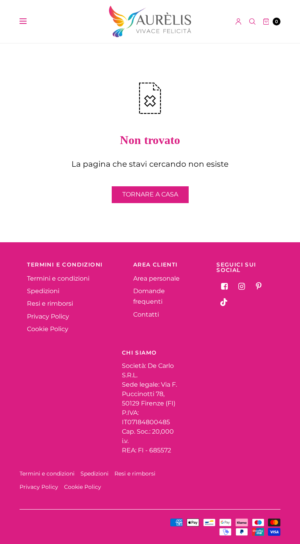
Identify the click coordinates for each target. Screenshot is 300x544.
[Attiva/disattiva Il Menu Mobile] (28, 21)
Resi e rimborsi (50, 303)
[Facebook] (224, 286)
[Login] (238, 22)
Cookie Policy (47, 329)
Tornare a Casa (150, 194)
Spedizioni (43, 291)
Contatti (146, 314)
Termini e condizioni (58, 278)
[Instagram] (241, 286)
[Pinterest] (258, 286)
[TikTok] (224, 302)
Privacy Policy (48, 316)
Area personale (156, 278)
